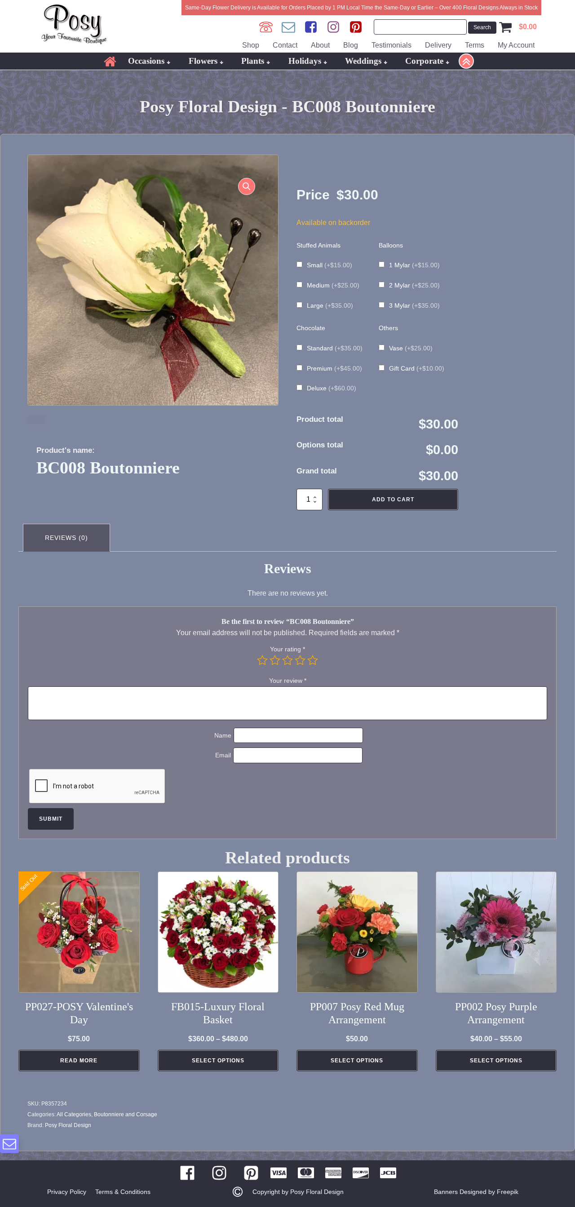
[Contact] (288, 27)
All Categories (74, 1114)
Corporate (424, 61)
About (320, 45)
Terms (474, 45)
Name (222, 735)
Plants (252, 61)
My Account (516, 45)
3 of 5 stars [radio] (287, 660)
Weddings (363, 61)
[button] (246, 186)
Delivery (438, 45)
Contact (285, 45)
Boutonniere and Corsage (125, 1114)
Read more (78, 1060)
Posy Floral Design (68, 1125)
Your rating (287, 649)
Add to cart (393, 499)
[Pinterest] (356, 27)
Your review (287, 680)
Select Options (218, 1060)
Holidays (304, 61)
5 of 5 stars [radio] (312, 660)
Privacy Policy (66, 1191)
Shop (250, 45)
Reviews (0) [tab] (66, 537)
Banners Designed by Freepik (476, 1191)
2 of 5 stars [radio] (275, 660)
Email (223, 755)
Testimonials (391, 45)
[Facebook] (311, 27)
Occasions (146, 61)
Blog (350, 45)
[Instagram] (333, 27)
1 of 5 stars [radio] (262, 660)
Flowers (203, 61)
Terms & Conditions (122, 1191)
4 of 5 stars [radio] (300, 660)
